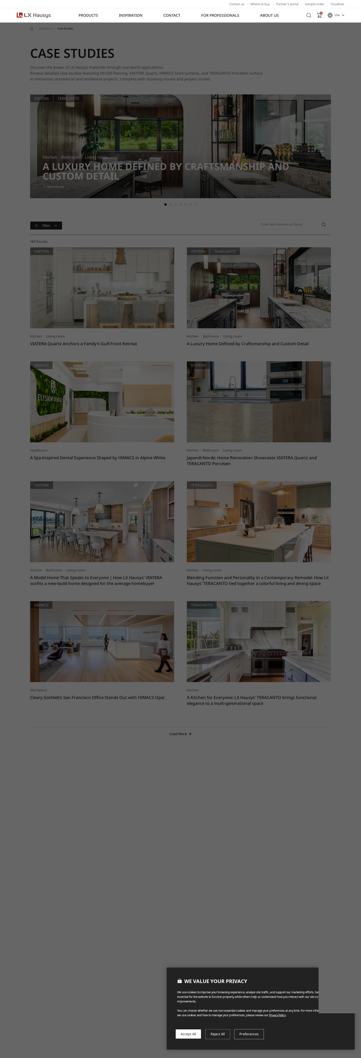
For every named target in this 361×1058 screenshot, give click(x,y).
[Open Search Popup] (308, 15)
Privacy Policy (277, 1015)
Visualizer (337, 4)
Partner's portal (287, 4)
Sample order (314, 4)
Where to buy (260, 4)
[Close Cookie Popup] (345, 976)
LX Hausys (34, 15)
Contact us (236, 4)
